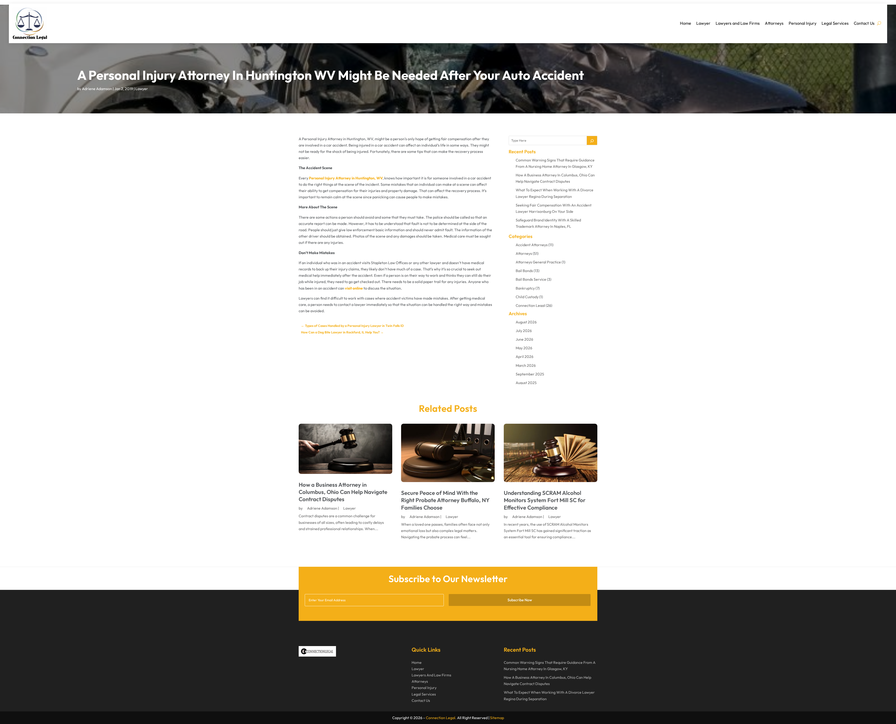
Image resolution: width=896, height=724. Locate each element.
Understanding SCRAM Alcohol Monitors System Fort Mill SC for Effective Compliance (544, 500)
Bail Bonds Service (531, 279)
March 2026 (526, 365)
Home (685, 23)
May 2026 (524, 348)
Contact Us (864, 23)
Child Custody (527, 296)
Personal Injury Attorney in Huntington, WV (346, 178)
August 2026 (526, 322)
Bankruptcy (525, 288)
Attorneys (774, 23)
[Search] (592, 140)
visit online (354, 288)
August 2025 (526, 382)
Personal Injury (802, 23)
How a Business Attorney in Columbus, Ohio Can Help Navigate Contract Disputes (343, 492)
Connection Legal (530, 305)
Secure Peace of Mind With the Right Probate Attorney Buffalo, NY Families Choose (445, 500)
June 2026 (524, 339)
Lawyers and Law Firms (738, 23)
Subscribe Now (520, 600)
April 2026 (524, 356)
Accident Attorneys (532, 244)
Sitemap (497, 717)
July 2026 (524, 330)
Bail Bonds (524, 270)
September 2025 (530, 374)
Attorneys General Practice (538, 262)
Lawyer (703, 23)
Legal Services (835, 23)
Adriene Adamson (97, 88)
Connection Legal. (441, 717)
